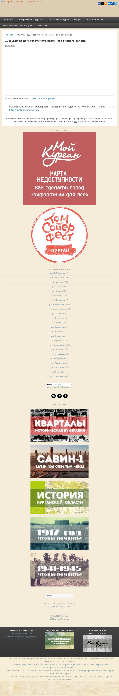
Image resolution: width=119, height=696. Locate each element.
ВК (75, 122)
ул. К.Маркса (58, 331)
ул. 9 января (58, 372)
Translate (68, 388)
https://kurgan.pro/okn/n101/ (24, 110)
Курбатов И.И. (80, 677)
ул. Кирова (57, 291)
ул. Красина (58, 313)
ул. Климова (57, 282)
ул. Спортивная (58, 376)
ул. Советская (57, 278)
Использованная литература (17, 25)
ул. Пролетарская (58, 345)
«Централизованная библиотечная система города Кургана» (49, 664)
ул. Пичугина (57, 349)
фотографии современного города (96, 670)
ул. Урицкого (58, 340)
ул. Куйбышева (57, 273)
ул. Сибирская (58, 336)
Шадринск (53, 606)
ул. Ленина (57, 295)
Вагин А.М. (12, 677)
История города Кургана (30, 20)
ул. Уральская (58, 363)
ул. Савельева (58, 327)
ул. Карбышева (58, 354)
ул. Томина (58, 322)
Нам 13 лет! (43, 25)
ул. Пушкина (58, 318)
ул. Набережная (58, 358)
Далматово (65, 606)
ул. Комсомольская (57, 309)
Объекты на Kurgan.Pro (43, 98)
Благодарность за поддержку (21, 637)
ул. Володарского (58, 304)
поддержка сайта (60, 677)
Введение (8, 20)
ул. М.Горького (58, 300)
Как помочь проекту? (21, 634)
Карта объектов (95, 20)
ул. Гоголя (57, 286)
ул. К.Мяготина (57, 367)
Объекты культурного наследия (65, 20)
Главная (9, 35)
